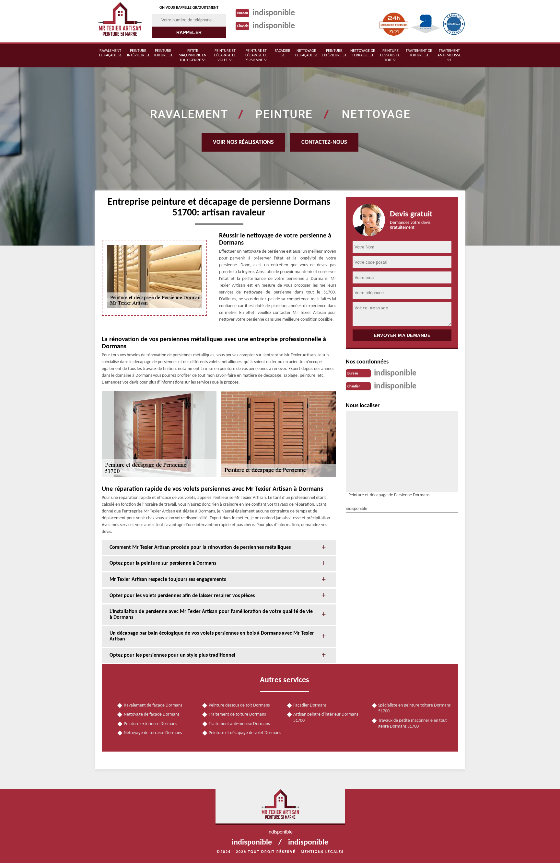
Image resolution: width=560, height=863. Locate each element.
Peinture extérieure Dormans (150, 723)
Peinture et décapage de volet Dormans (245, 733)
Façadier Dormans (309, 705)
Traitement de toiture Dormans (237, 714)
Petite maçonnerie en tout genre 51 (192, 55)
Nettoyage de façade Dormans (151, 714)
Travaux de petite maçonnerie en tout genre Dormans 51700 (412, 723)
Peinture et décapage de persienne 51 (256, 55)
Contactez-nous (324, 142)
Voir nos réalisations (243, 142)
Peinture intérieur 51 (138, 53)
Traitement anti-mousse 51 (449, 55)
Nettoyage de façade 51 (306, 53)
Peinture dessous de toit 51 (390, 55)
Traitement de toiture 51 (419, 53)
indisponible (273, 13)
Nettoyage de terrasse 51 (362, 53)
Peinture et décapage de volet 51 (225, 55)
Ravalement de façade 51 (110, 53)
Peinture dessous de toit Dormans (239, 705)
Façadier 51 (282, 53)
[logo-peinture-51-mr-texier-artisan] (119, 21)
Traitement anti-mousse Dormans (239, 723)
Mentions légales (322, 852)
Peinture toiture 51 (162, 53)
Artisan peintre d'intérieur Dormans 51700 (325, 717)
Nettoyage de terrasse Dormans (153, 733)
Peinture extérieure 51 (334, 53)
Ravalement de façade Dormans (153, 705)
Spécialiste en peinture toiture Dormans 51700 (414, 708)
